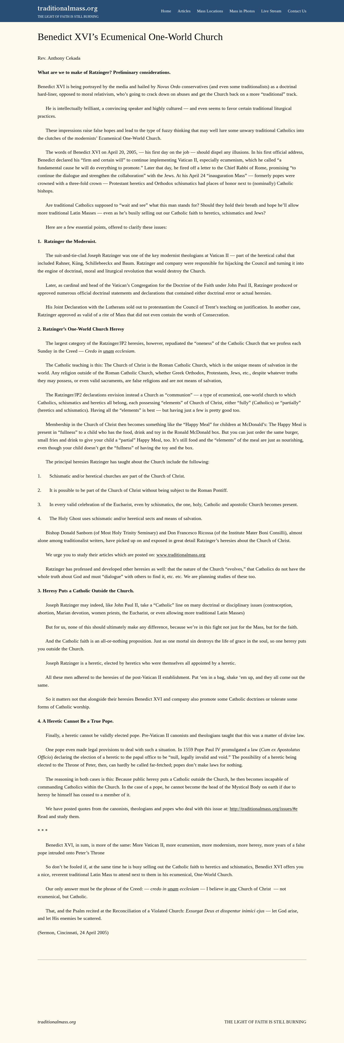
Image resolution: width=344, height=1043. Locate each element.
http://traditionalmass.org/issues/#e (264, 808)
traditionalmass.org (68, 8)
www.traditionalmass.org (180, 554)
